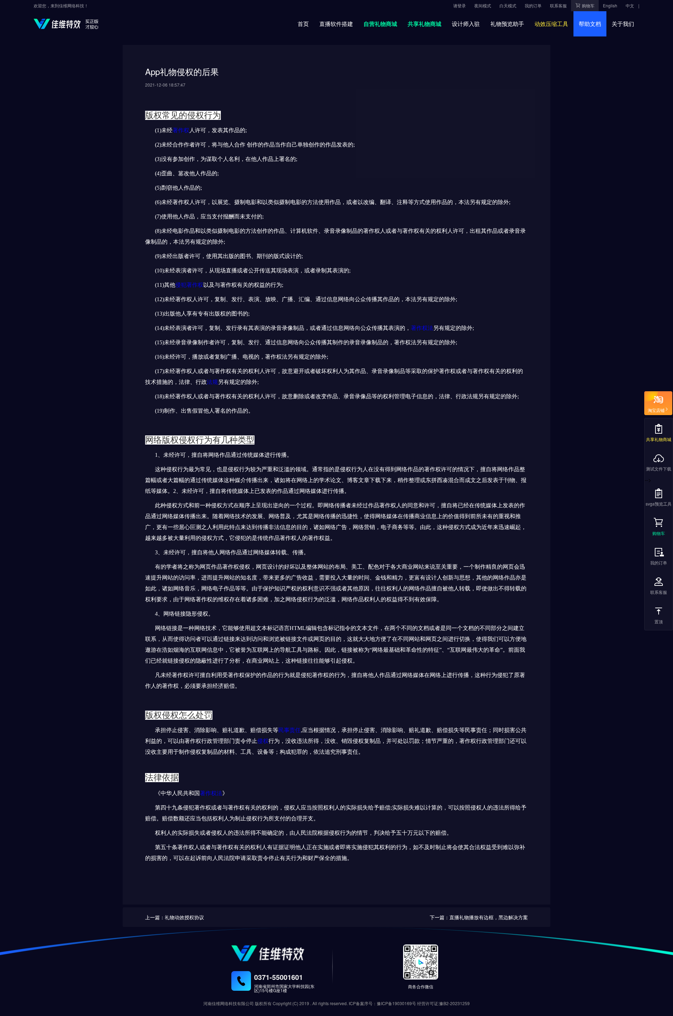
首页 (303, 24)
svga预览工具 (659, 504)
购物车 (658, 533)
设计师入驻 (466, 24)
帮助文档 (590, 24)
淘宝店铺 (656, 409)
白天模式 (507, 5)
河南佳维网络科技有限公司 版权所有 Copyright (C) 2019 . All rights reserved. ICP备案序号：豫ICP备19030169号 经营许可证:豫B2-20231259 (336, 1003)
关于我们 (623, 24)
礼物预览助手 (507, 24)
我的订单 (658, 562)
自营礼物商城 (380, 24)
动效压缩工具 (551, 24)
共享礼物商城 (424, 24)
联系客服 (658, 592)
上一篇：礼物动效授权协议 (174, 917)
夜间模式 (482, 5)
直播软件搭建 (336, 24)
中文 (630, 5)
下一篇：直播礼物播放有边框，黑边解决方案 (479, 917)
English (610, 5)
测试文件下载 (658, 469)
